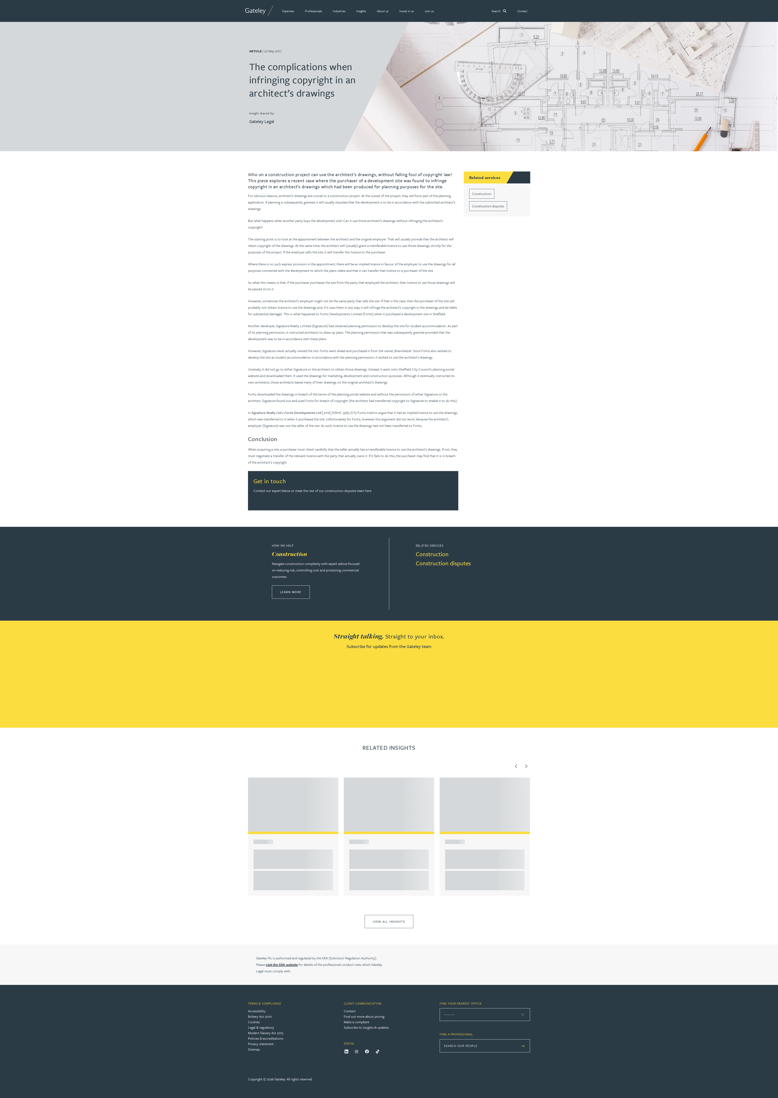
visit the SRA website (282, 964)
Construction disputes (488, 206)
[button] (288, 11)
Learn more (295, 591)
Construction (481, 193)
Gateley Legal (261, 121)
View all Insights (389, 921)
